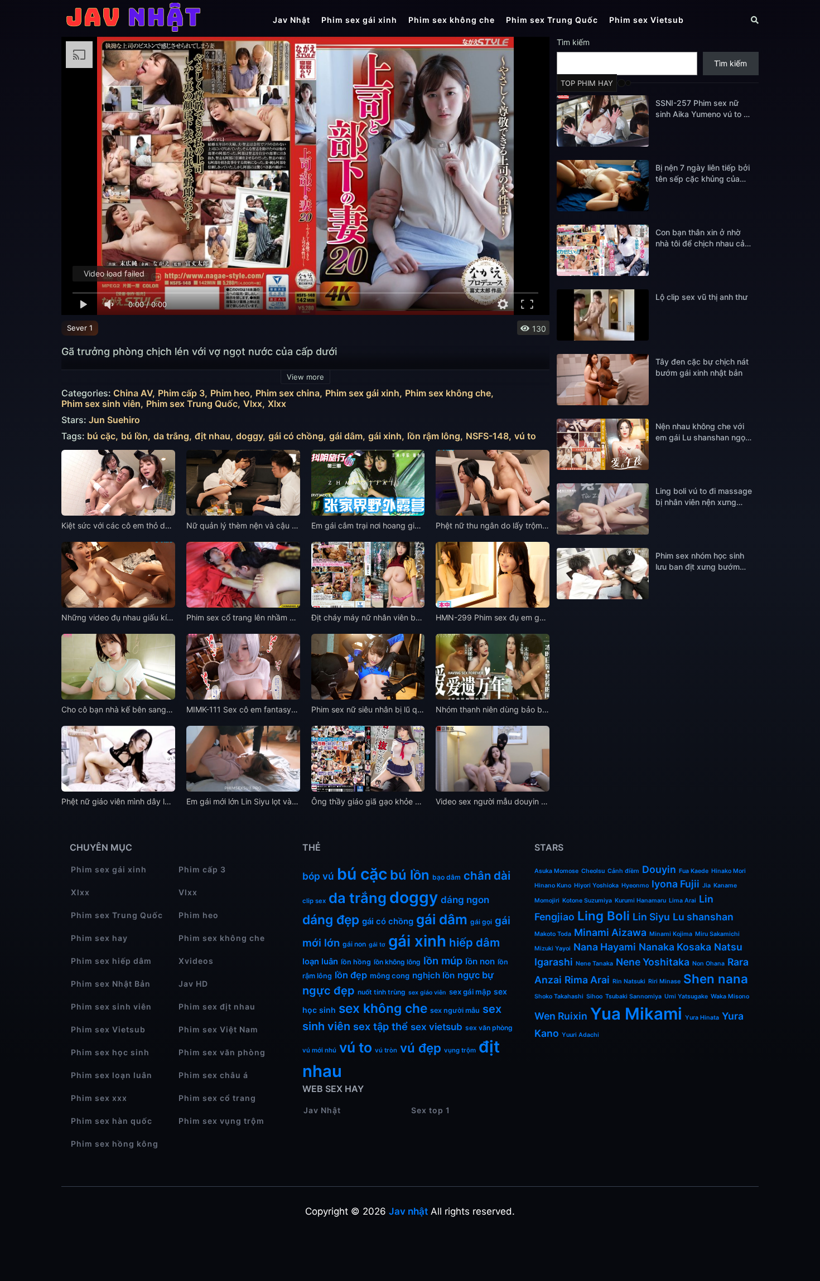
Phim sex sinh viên (101, 404)
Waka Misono (730, 996)
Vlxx (252, 404)
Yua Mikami (636, 1013)
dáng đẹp (330, 919)
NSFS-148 (487, 436)
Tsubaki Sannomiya (633, 996)
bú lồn (134, 436)
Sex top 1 (430, 1110)
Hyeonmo (635, 885)
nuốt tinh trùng (382, 992)
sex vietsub (436, 1026)
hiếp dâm (474, 942)
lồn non (480, 961)
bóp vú (318, 876)
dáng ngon (465, 899)
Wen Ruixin (560, 1016)
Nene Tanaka (594, 963)
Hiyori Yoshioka (596, 885)
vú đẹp (420, 1047)
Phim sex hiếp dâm (111, 960)
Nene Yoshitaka (652, 962)
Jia (706, 885)
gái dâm (346, 436)
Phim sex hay (99, 938)
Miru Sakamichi (717, 934)
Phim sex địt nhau (217, 1006)
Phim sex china (287, 393)
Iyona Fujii (676, 884)
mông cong (389, 975)
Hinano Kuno (552, 885)
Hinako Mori (728, 871)
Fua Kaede (693, 871)
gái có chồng (296, 436)
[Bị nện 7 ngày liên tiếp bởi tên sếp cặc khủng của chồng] (603, 185)
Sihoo (594, 996)
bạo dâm (446, 877)
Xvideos (196, 960)
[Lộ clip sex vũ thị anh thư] (603, 315)
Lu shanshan (703, 917)
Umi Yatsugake (686, 996)
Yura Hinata (702, 1017)
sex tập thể (380, 1026)
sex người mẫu (455, 1010)
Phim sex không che (451, 20)
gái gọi (481, 922)
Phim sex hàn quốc (111, 1120)
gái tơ (377, 944)
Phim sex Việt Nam (218, 1029)
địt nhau (212, 436)
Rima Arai (587, 980)
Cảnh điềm (623, 871)
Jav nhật (408, 1211)
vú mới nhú (319, 1050)
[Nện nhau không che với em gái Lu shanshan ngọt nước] (603, 444)
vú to (525, 436)
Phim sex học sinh (110, 1052)
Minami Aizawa (610, 932)
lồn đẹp (351, 975)
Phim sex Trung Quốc (552, 20)
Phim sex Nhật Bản (111, 983)
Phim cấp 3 (181, 393)
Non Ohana (708, 963)
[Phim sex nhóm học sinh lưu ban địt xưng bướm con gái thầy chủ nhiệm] (603, 573)
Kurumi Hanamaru (640, 900)
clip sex (314, 901)
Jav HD (193, 983)
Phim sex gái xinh (359, 20)
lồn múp (442, 960)
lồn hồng (356, 962)
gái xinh (385, 436)
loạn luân (320, 962)
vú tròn (386, 1050)
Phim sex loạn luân (111, 1075)
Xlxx (277, 404)
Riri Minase (664, 981)
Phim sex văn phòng (222, 1052)
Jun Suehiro (114, 420)
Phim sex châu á (213, 1075)
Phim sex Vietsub (646, 20)
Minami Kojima (670, 934)
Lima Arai (682, 900)
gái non (354, 944)
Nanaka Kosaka (675, 947)
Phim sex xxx (99, 1098)
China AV (132, 393)
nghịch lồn (433, 975)
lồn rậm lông (433, 436)
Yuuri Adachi (580, 1035)
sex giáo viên (427, 992)
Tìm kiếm (573, 42)
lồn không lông (397, 962)
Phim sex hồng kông (114, 1143)
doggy (249, 436)
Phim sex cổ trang (217, 1098)
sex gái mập (470, 991)
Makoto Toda (552, 934)
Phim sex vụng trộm (221, 1120)
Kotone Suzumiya (587, 900)
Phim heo (230, 393)
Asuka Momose (556, 871)
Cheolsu (593, 871)
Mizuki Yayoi (552, 948)
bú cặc (101, 436)
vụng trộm (460, 1050)
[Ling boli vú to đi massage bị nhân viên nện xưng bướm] (603, 509)
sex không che (383, 1008)
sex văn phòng (489, 1027)
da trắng (171, 436)
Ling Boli (603, 915)
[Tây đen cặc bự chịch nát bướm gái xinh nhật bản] (603, 379)
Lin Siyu (651, 917)
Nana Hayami (604, 947)
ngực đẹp (328, 990)
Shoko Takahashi (558, 996)
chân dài (487, 875)
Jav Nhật (291, 20)
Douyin (659, 869)
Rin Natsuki (628, 981)
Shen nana (715, 978)
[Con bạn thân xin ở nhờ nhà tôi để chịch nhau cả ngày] (603, 250)
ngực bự (475, 975)
